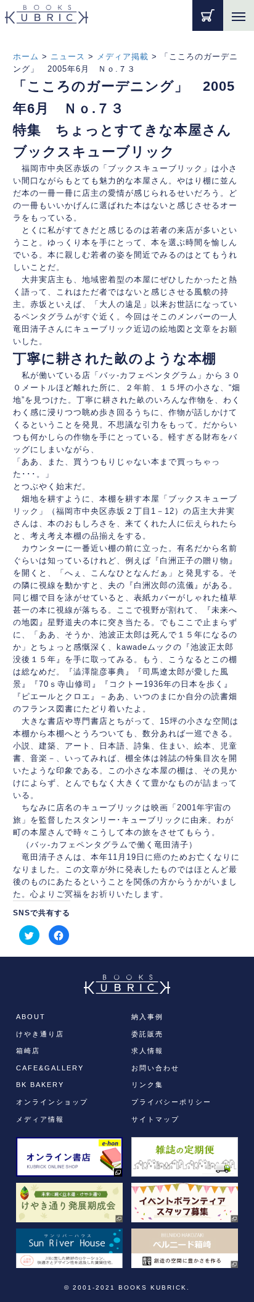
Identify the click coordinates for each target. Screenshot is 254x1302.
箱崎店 (28, 1050)
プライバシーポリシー (171, 1102)
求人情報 (147, 1050)
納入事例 (147, 1016)
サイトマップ (155, 1119)
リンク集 (147, 1084)
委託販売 (147, 1034)
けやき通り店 (40, 1034)
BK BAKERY (40, 1084)
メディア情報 (40, 1119)
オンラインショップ (52, 1102)
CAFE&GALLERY (50, 1068)
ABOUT (31, 1016)
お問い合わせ (155, 1068)
